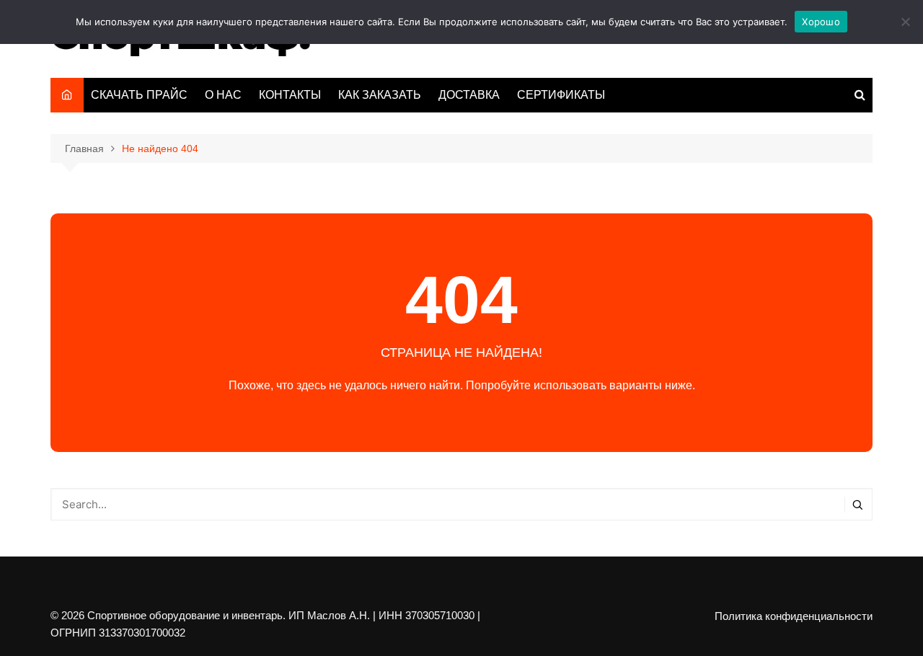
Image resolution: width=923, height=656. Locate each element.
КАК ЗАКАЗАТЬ (379, 95)
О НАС (223, 95)
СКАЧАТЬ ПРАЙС (139, 95)
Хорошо (821, 21)
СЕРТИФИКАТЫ (561, 95)
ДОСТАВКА (469, 95)
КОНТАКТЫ (290, 95)
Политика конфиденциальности (794, 616)
